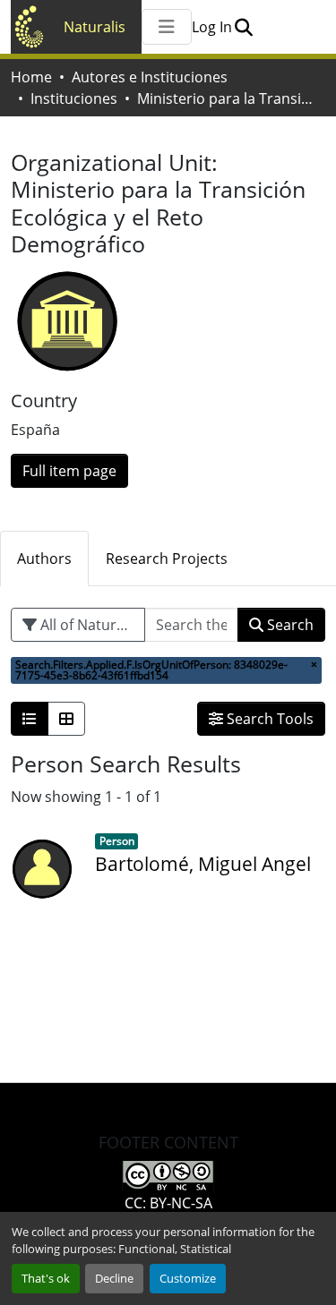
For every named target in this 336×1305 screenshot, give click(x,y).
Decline (114, 1278)
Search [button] (288, 625)
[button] (243, 27)
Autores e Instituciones (150, 77)
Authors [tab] (44, 558)
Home (31, 77)
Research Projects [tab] (167, 558)
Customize (187, 1278)
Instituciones (73, 98)
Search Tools (268, 719)
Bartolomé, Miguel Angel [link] (203, 863)
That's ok (46, 1278)
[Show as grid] (66, 719)
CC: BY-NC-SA (168, 1203)
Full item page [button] (69, 471)
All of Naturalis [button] (88, 625)
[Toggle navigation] (167, 27)
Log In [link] (212, 27)
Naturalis (94, 27)
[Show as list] (29, 719)
